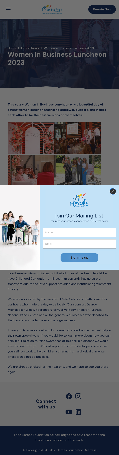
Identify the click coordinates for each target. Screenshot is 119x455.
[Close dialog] (113, 191)
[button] (79, 257)
